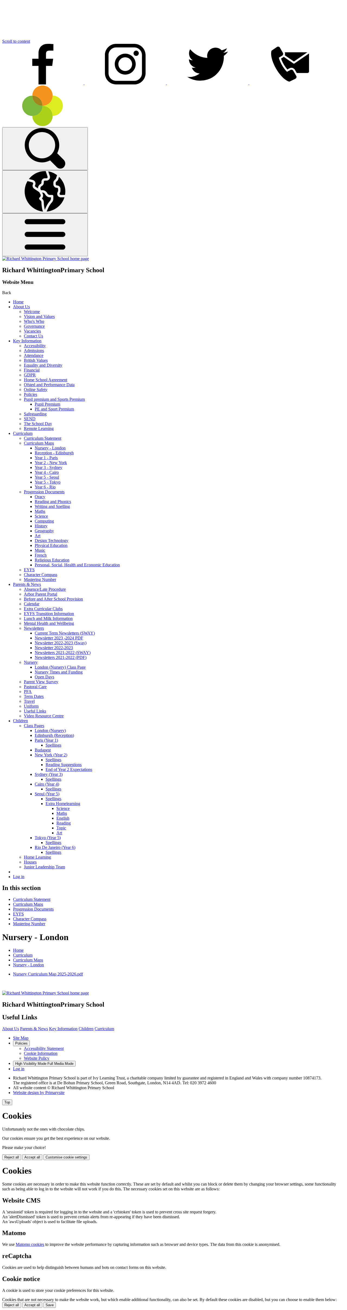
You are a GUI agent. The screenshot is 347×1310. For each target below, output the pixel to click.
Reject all (11, 1157)
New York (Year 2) (51, 755)
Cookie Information (40, 1053)
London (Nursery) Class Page (60, 667)
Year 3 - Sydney (48, 467)
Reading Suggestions (64, 764)
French (41, 555)
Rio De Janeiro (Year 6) (55, 847)
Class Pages (34, 725)
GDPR (30, 375)
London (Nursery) (50, 730)
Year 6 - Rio (45, 487)
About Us (21, 306)
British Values (36, 360)
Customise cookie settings (66, 1157)
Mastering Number (40, 579)
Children (20, 720)
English (62, 818)
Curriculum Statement (42, 438)
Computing (44, 521)
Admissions (34, 350)
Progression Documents (44, 492)
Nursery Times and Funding (59, 672)
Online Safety (35, 389)
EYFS (29, 569)
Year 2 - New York (51, 462)
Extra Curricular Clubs (43, 608)
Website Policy (36, 1058)
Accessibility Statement (44, 1048)
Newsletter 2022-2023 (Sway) (60, 643)
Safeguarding (35, 414)
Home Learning (37, 857)
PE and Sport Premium (54, 409)
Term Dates (34, 696)
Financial (32, 370)
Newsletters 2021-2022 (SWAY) (63, 652)
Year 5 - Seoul (47, 477)
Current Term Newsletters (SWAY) (65, 633)
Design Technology (51, 540)
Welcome (32, 311)
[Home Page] (45, 258)
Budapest (43, 750)
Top (7, 1102)
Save (50, 1305)
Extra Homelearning (63, 803)
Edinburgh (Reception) (54, 735)
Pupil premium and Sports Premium (54, 399)
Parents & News (27, 584)
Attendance (33, 355)
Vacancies (32, 331)
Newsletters (34, 628)
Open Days (44, 677)
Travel (29, 701)
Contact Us (33, 336)
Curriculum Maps (39, 443)
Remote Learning (39, 428)
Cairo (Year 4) (47, 784)
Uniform (31, 706)
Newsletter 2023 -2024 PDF (59, 638)
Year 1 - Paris (46, 457)
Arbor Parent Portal (40, 594)
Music (40, 550)
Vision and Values (39, 316)
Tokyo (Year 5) (48, 837)
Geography (44, 530)
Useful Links (35, 711)
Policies (30, 394)
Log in (18, 876)
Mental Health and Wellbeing (49, 623)
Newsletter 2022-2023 (54, 647)
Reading (63, 823)
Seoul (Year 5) (47, 794)
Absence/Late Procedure (45, 589)
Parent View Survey (41, 681)
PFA (28, 691)
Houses (30, 862)
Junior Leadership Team (44, 867)
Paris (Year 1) (46, 740)
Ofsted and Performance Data (49, 384)
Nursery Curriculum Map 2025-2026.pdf (48, 974)
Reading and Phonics (53, 501)
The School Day (38, 423)
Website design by (39, 1092)
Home (18, 302)
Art (37, 535)
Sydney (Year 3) (49, 774)
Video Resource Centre (44, 716)
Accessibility (35, 345)
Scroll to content (16, 41)
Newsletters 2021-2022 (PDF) (60, 657)
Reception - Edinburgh (54, 453)
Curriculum (23, 433)
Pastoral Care (35, 686)
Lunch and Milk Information (48, 618)
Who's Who (34, 321)
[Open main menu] (45, 234)
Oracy (40, 496)
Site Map (20, 1038)
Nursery (31, 662)
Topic (61, 828)
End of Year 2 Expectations (69, 769)
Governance (34, 326)
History (41, 526)
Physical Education (51, 545)
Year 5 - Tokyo (47, 482)
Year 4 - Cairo (47, 472)
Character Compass (40, 574)
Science (41, 516)
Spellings (53, 745)
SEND (30, 418)
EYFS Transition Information (49, 613)
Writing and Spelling (52, 506)
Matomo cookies (30, 1244)
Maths (40, 511)
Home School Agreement (45, 379)
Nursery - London (50, 448)
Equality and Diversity (43, 365)
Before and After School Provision (53, 599)
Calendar (31, 604)
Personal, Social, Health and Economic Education (77, 565)
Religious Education (52, 560)
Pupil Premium (47, 404)
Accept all (32, 1157)
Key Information (27, 341)
